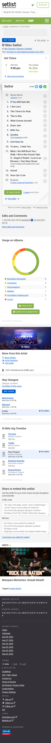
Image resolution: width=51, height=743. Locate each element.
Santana (14, 98)
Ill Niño (7, 45)
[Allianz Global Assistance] (6, 732)
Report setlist (26, 207)
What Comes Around (21, 120)
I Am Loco (15, 106)
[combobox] (25, 12)
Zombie (14, 134)
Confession (12, 283)
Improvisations (13, 287)
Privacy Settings (9, 692)
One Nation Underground (17, 295)
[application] (25, 561)
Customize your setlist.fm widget (16, 537)
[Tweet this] (37, 86)
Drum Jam (15, 125)
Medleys (10, 291)
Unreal (13, 170)
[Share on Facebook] (41, 86)
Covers (10, 299)
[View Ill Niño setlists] (25, 335)
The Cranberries (16, 137)
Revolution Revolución (16, 279)
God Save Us (16, 141)
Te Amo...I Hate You (20, 146)
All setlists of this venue (12, 386)
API (3, 710)
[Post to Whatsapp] (45, 86)
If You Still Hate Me (20, 102)
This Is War (16, 116)
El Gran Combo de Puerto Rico (22, 183)
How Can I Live (17, 175)
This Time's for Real (20, 111)
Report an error (42, 207)
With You (14, 130)
